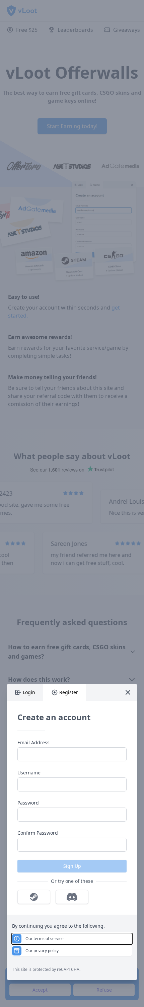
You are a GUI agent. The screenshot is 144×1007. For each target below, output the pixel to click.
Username (29, 772)
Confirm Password (37, 833)
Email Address (33, 742)
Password (28, 803)
